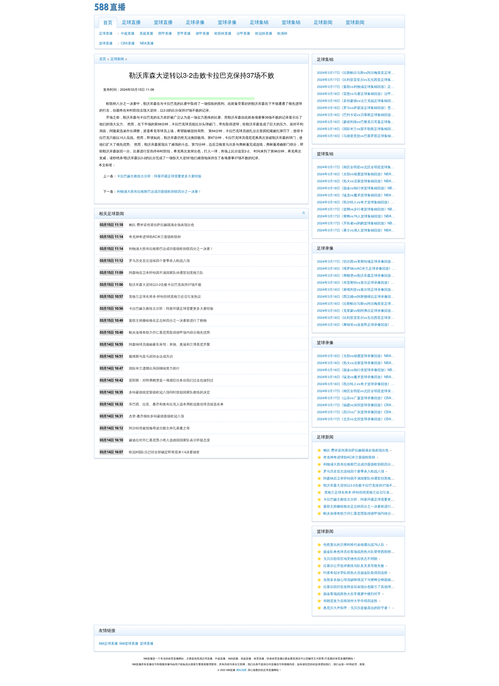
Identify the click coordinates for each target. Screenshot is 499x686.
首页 (108, 22)
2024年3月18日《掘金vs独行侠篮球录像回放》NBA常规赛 (356, 369)
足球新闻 (323, 21)
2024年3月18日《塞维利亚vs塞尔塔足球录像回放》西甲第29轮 (356, 289)
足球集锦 (259, 21)
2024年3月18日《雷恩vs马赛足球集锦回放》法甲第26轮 (356, 93)
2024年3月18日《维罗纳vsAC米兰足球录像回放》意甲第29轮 (356, 268)
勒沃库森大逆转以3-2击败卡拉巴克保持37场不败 (165, 284)
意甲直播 (184, 33)
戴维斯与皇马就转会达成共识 (151, 356)
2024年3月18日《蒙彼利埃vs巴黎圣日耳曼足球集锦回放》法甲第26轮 (356, 121)
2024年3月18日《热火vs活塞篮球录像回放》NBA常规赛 (356, 362)
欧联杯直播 (222, 33)
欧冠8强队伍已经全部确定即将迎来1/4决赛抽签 (164, 451)
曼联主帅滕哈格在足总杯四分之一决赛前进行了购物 (168, 320)
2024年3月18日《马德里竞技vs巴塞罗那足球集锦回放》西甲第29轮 (356, 135)
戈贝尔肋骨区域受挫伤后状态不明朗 (350, 558)
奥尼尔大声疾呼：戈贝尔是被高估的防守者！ (357, 607)
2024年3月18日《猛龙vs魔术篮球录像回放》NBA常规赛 (356, 376)
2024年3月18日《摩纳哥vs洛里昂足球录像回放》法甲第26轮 (356, 324)
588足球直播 (108, 643)
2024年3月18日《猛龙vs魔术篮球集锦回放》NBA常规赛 (356, 194)
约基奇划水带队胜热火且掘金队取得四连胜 (355, 572)
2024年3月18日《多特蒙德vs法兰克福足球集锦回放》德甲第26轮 (356, 100)
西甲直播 (165, 33)
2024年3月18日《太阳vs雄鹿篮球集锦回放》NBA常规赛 (356, 173)
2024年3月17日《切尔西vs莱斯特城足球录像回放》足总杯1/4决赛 (356, 261)
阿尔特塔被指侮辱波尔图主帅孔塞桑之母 (159, 427)
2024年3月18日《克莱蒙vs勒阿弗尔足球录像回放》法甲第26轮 (356, 310)
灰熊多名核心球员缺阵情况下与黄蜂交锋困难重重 (360, 579)
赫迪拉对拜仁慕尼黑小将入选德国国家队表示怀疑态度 (169, 439)
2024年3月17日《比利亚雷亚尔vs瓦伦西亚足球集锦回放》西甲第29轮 (356, 79)
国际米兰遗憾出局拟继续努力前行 (154, 368)
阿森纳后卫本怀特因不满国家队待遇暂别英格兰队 (166, 272)
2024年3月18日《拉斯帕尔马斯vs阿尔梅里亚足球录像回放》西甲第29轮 (356, 303)
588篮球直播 (128, 643)
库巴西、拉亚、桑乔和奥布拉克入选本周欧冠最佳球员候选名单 (176, 404)
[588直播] (110, 11)
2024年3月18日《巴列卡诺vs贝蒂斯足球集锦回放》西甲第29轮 (356, 114)
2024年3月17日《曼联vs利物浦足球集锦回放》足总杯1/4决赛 (356, 86)
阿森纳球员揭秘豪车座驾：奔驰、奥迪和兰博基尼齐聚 (169, 344)
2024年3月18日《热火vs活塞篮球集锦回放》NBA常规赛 (356, 180)
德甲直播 (202, 33)
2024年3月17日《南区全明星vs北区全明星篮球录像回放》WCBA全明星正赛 (356, 390)
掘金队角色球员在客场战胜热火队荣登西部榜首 (358, 551)
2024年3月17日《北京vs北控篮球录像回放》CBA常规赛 (356, 418)
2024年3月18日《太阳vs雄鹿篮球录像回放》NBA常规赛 (356, 355)
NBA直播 (147, 43)
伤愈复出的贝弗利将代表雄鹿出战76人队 (353, 544)
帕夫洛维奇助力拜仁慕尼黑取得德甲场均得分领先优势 (169, 332)
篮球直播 (163, 21)
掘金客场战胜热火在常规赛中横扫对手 (352, 593)
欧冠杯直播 (263, 33)
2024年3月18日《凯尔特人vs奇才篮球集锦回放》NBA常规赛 (356, 201)
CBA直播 (128, 43)
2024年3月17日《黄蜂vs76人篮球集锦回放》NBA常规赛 (356, 215)
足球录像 (195, 21)
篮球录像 (227, 21)
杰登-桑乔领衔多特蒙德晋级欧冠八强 (156, 415)
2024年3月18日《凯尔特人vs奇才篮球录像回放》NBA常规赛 (356, 383)
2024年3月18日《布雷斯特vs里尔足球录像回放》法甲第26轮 (356, 282)
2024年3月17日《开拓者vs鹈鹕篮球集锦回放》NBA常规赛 (356, 223)
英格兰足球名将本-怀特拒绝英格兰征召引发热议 (165, 296)
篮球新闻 (355, 21)
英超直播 (146, 33)
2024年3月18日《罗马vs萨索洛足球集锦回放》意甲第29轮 (356, 107)
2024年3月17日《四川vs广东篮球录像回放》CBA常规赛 (356, 411)
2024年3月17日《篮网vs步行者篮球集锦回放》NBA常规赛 (356, 208)
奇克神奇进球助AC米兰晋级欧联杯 (155, 236)
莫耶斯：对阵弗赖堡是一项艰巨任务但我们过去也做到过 (171, 380)
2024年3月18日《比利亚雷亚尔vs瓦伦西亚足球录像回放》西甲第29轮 (356, 317)
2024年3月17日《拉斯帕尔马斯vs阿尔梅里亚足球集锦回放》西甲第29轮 (356, 72)
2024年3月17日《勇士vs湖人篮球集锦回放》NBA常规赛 (356, 230)
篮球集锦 (291, 21)
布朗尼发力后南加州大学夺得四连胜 (350, 600)
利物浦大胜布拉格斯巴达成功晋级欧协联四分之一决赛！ (159, 191)
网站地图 (241, 670)
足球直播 (131, 21)
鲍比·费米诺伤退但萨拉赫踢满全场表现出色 (161, 224)
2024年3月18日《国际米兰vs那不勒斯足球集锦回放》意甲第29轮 (356, 128)
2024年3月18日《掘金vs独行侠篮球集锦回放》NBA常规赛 (356, 187)
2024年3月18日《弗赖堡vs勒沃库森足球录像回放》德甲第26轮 (356, 275)
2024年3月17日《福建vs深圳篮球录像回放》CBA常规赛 (356, 404)
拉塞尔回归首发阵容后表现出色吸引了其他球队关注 (362, 586)
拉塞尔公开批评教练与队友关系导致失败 (353, 565)
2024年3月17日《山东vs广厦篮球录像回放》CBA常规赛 (356, 397)
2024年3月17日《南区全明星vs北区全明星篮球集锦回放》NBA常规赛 (356, 166)
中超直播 (127, 33)
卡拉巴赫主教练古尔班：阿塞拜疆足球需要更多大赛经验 (159, 175)
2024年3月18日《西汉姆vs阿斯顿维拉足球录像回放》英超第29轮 (356, 296)
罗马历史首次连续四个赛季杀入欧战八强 (159, 260)
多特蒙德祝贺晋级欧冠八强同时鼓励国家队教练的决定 (169, 392)
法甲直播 (243, 33)
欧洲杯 (282, 33)
